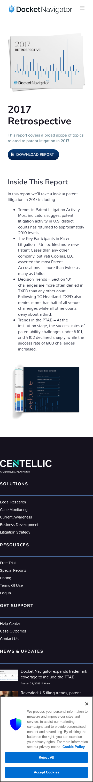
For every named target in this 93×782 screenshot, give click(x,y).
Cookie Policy (73, 747)
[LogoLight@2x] (26, 462)
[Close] (86, 704)
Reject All (46, 757)
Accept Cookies (46, 772)
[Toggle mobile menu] (82, 8)
